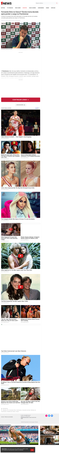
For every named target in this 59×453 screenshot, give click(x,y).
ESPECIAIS (53, 7)
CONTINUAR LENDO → (21, 100)
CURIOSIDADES (41, 7)
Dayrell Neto (18, 20)
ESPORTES (25, 7)
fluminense (19, 410)
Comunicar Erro (19, 104)
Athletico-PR (5, 410)
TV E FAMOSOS (10, 7)
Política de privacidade (9, 416)
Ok (32, 450)
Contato (2, 416)
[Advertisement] (20, 61)
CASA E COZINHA (32, 7)
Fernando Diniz (12, 410)
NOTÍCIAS (3, 7)
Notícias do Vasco (11, 411)
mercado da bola (26, 410)
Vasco (17, 411)
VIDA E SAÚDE (18, 7)
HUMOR (47, 7)
